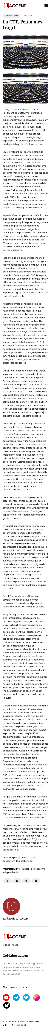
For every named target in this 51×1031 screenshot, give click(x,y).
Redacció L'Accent (15, 918)
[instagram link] (36, 997)
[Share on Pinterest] (26, 880)
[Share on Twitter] (7, 880)
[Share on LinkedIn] (36, 880)
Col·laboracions (11, 16)
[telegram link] (16, 997)
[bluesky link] (7, 1005)
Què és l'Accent (11, 945)
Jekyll (36, 1021)
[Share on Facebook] (17, 880)
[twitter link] (26, 997)
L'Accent (12, 1021)
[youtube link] (6, 997)
